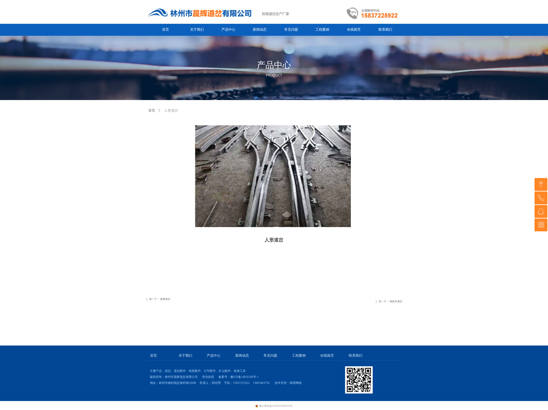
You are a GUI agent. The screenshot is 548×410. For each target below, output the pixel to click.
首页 (151, 110)
